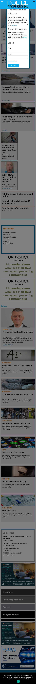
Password (10, 54)
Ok (18, 681)
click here (14, 25)
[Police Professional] (18, 4)
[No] (34, 679)
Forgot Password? (12, 61)
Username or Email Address (18, 47)
